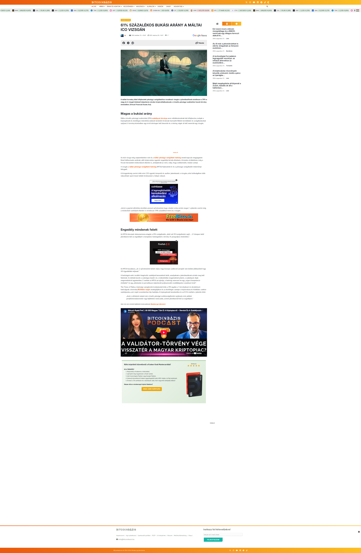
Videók (160, 6)
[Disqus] (180, 447)
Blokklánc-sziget (144, 289)
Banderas (229, 51)
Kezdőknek (128, 6)
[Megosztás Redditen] (132, 42)
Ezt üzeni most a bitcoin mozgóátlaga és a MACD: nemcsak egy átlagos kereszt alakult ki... (226, 32)
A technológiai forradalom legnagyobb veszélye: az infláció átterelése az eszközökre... (224, 59)
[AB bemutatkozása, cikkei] (122, 35)
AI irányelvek (161, 535)
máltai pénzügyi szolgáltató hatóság (167, 158)
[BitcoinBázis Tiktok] (265, 2)
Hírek (101, 6)
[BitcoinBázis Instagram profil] (250, 2)
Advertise (178, 6)
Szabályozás (125, 20)
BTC (198, 10)
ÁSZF (153, 535)
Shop (168, 6)
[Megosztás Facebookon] (123, 42)
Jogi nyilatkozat (131, 535)
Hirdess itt (175, 152)
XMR (178, 10)
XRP (38, 10)
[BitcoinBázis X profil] (246, 2)
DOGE (117, 10)
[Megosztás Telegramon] (128, 42)
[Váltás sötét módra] (268, 2)
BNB (240, 10)
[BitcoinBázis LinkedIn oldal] (258, 2)
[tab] (217, 24)
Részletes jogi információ (158, 304)
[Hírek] (200, 35)
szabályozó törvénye (159, 118)
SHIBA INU (138, 10)
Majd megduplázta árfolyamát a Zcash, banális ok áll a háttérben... (227, 85)
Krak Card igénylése (151, 389)
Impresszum (120, 535)
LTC (158, 10)
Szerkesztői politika (144, 535)
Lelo (227, 38)
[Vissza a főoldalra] (102, 2)
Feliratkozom (213, 540)
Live (94, 6)
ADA (57, 10)
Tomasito (229, 65)
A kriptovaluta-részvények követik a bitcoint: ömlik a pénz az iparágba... (226, 73)
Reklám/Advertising (180, 535)
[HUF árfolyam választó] (357, 10)
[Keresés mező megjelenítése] (267, 6)
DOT (96, 10)
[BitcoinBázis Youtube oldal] (254, 2)
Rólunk (169, 535)
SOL (19, 10)
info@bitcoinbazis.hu (126, 539)
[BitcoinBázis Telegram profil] (261, 2)
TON (77, 10)
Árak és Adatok (113, 6)
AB (125, 35)
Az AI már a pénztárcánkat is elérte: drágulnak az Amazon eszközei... (226, 46)
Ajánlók (150, 6)
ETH (219, 10)
